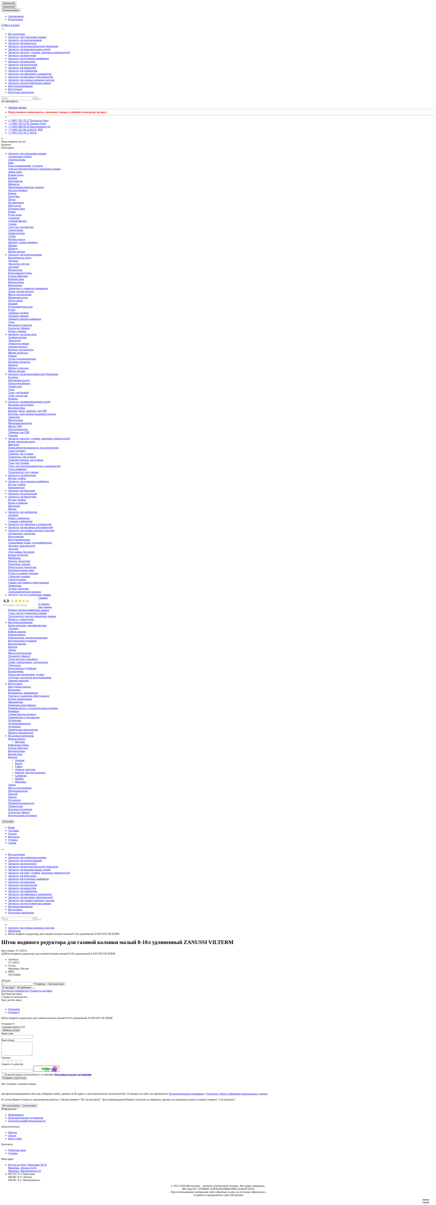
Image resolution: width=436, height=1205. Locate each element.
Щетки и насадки (18, 368)
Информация (9, 1108)
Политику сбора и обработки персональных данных (237, 1093)
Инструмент (15, 89)
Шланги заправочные (20, 732)
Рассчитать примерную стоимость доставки (26, 990)
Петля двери (15, 300)
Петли (11, 199)
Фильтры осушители (20, 325)
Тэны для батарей (18, 392)
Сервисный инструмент (22, 714)
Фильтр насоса (16, 239)
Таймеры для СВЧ (18, 432)
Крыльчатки (15, 285)
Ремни (12, 211)
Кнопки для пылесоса (21, 349)
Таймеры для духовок (20, 453)
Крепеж (12, 646)
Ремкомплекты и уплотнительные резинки (33, 708)
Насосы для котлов (19, 561)
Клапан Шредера (18, 276)
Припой (13, 303)
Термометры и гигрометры (24, 717)
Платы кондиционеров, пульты (26, 674)
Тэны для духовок (18, 463)
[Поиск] (39, 99)
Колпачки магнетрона (21, 404)
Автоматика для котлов (21, 533)
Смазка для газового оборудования (28, 582)
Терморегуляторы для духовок (25, 459)
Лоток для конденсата (21, 291)
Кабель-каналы (17, 631)
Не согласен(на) (11, 1105)
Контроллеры (16, 282)
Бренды (12, 1132)
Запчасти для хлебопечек (22, 70)
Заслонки (13, 266)
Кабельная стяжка (18, 744)
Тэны (11, 322)
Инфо (11, 827)
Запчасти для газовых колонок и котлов (31, 79)
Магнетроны (15, 420)
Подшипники (16, 202)
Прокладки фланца (19, 383)
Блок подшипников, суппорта (25, 165)
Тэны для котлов (18, 395)
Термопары (14, 585)
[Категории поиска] (2, 29)
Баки (11, 162)
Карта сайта (15, 1138)
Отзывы (13, 839)
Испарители (15, 269)
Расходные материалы (21, 92)
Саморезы (21, 775)
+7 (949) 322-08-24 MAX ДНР (25, 129)
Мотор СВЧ (15, 426)
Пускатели (14, 800)
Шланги (13, 248)
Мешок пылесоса (18, 352)
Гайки (18, 766)
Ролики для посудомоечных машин (28, 610)
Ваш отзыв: (8, 1040)
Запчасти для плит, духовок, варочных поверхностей (39, 52)
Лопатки (13, 515)
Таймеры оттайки (18, 312)
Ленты (12, 649)
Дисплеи (13, 548)
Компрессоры (16, 279)
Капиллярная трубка (20, 273)
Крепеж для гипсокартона (30, 772)
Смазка (12, 224)
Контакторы (15, 754)
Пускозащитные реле (20, 306)
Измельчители (16, 487)
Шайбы (19, 778)
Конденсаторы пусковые (22, 640)
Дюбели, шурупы (25, 769)
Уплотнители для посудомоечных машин (32, 616)
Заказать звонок (17, 107)
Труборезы (14, 726)
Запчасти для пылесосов (22, 43)
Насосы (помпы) (17, 190)
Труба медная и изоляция (22, 659)
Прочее (12, 797)
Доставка (13, 830)
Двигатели (14, 340)
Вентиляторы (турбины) (22, 668)
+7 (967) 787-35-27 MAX (22, 132)
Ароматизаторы (17, 337)
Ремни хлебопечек (19, 518)
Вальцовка (14, 689)
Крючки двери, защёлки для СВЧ (27, 410)
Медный (20, 741)
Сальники (14, 217)
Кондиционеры (17, 643)
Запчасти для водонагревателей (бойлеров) (33, 46)
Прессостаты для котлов (22, 567)
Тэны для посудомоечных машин (27, 613)
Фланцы (13, 398)
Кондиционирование (20, 86)
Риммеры (13, 711)
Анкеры (19, 760)
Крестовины (15, 181)
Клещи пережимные (20, 698)
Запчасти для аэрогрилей (22, 64)
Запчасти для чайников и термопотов (30, 73)
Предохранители (18, 429)
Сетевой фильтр (17, 220)
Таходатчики (15, 230)
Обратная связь (17, 1150)
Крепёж (12, 178)
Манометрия (15, 702)
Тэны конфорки (17, 469)
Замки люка (15, 171)
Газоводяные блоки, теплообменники (30, 542)
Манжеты (13, 184)
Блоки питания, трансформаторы (27, 625)
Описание (14, 1009)
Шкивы (12, 245)
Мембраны (14, 558)
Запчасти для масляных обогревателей (30, 76)
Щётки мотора (16, 371)
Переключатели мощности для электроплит (33, 447)
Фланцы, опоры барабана (23, 242)
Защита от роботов (12, 1064)
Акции (12, 842)
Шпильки (20, 781)
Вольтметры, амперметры (23, 692)
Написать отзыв (11, 1030)
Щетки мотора (16, 251)
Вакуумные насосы (19, 686)
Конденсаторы (16, 407)
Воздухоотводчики (19, 539)
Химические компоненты (23, 729)
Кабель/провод (16, 634)
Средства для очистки (21, 227)
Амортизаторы (16, 159)
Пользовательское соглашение (186, 1093)
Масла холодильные (20, 294)
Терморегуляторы (18, 315)
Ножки (12, 193)
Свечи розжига (17, 450)
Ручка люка (15, 214)
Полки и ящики (17, 331)
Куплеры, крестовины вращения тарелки (32, 414)
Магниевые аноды (19, 380)
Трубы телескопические (22, 358)
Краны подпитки (18, 554)
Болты (18, 763)
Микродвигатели (18, 297)
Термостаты (15, 386)
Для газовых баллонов (21, 551)
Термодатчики (16, 233)
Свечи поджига (17, 579)
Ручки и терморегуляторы (23, 573)
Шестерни (14, 505)
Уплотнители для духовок (23, 472)
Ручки (11, 309)
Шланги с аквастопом (21, 619)
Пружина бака (16, 208)
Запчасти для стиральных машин (27, 37)
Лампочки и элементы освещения (28, 288)
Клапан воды (16, 174)
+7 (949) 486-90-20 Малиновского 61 (29, 126)
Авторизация (16, 16)
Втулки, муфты (17, 478)
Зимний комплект (18, 680)
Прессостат (14, 205)
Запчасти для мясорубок (22, 67)
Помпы (12, 355)
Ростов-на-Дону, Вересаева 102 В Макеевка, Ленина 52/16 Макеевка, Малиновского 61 (27, 1167)
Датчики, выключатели (21, 545)
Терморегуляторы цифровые (24, 319)
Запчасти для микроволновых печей (29, 49)
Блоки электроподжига (21, 441)
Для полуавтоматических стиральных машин (34, 168)
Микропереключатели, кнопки (26, 187)
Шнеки (12, 509)
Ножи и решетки (18, 502)
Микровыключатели (20, 423)
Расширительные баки (21, 570)
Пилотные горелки (19, 564)
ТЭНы (12, 236)
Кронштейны (16, 671)
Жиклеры (13, 444)
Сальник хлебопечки (20, 521)
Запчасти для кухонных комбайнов (28, 58)
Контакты (14, 836)
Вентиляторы (16, 536)
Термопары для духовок (22, 456)
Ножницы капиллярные (22, 705)
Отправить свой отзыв (14, 1078)
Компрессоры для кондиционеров (28, 637)
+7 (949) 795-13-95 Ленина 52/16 (27, 123)
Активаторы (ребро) (20, 156)
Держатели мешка (18, 343)
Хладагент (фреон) (19, 328)
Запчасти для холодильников (25, 40)
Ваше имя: (7, 1033)
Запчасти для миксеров (21, 61)
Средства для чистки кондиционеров (29, 677)
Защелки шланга (17, 346)
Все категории (16, 34)
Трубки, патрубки (18, 588)
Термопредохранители (21, 803)
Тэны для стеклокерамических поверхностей (34, 466)
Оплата (12, 833)
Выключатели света (19, 257)
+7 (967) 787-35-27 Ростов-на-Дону (28, 120)
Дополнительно (10, 1126)
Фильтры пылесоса (19, 361)
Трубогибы (14, 720)
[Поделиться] (34, 988)
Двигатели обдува (18, 263)
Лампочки (14, 417)
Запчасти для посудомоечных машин (29, 83)
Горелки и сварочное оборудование (28, 695)
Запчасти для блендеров (22, 55)
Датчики (13, 260)
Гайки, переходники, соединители (28, 662)
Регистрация (15, 19)
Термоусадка (15, 806)
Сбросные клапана (19, 576)
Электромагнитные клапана (24, 591)
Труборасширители (19, 723)
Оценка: (6, 1057)
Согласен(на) (29, 1105)
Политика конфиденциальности (26, 1120)
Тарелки (13, 435)
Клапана (13, 377)
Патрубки (14, 196)
